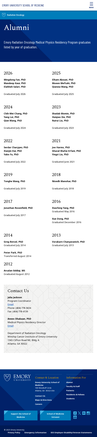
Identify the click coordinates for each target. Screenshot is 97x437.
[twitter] (80, 414)
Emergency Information (35, 432)
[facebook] (75, 414)
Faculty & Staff (73, 386)
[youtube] (75, 418)
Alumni (69, 382)
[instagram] (88, 414)
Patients (70, 390)
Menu (91, 7)
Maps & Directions (43, 400)
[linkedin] (84, 414)
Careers (38, 404)
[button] (21, 415)
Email (11, 304)
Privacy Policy (14, 432)
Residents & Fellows (75, 394)
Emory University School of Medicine (23, 5)
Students (70, 398)
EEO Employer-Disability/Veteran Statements (71, 432)
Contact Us (40, 396)
